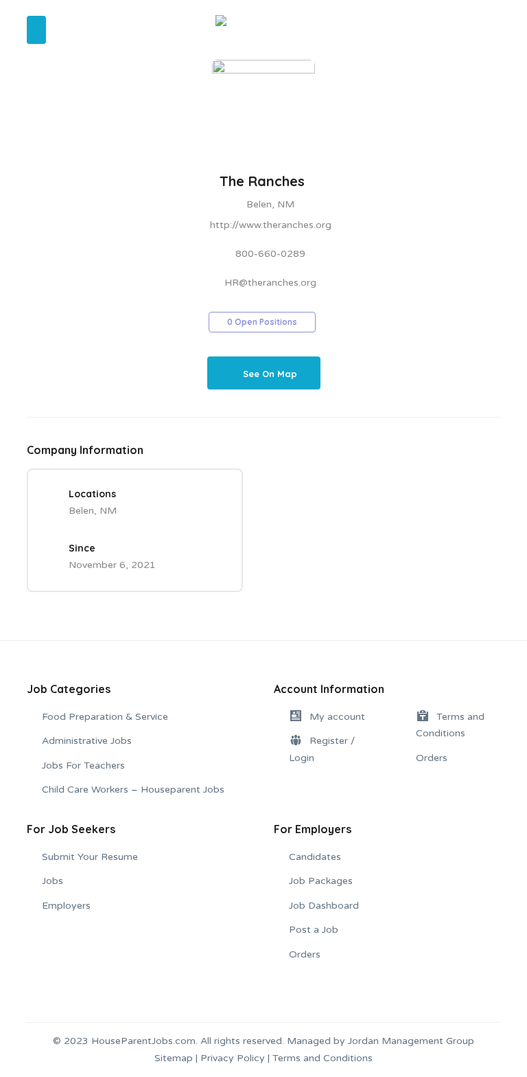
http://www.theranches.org (270, 225)
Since (82, 548)
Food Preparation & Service (105, 717)
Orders (431, 758)
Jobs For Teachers (83, 765)
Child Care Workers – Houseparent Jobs (133, 789)
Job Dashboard (324, 905)
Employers (66, 905)
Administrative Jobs (87, 741)
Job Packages (321, 881)
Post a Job (313, 930)
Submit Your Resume (90, 857)
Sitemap (173, 1058)
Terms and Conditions (322, 1058)
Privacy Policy (232, 1058)
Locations (92, 494)
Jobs (52, 881)
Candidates (315, 857)
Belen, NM (270, 204)
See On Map (270, 374)
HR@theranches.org (270, 282)
